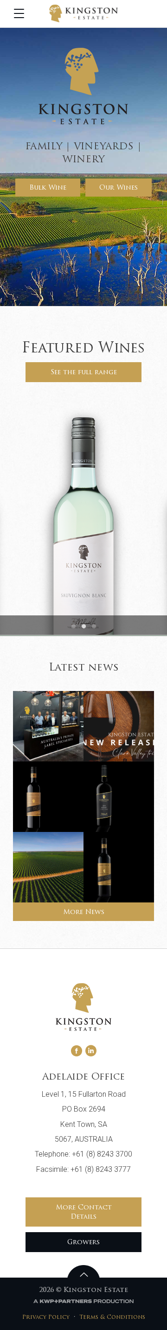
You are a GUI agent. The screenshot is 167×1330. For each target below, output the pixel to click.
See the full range (84, 372)
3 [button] (93, 626)
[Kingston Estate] (83, 13)
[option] (83, 519)
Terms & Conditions (112, 1317)
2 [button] (83, 626)
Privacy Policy (46, 1317)
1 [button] (73, 626)
